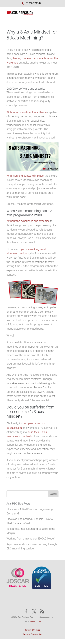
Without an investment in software (26, 112)
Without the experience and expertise (28, 221)
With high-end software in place (25, 175)
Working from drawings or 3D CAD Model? (31, 538)
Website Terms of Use (32, 634)
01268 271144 (35, 621)
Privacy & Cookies (32, 630)
